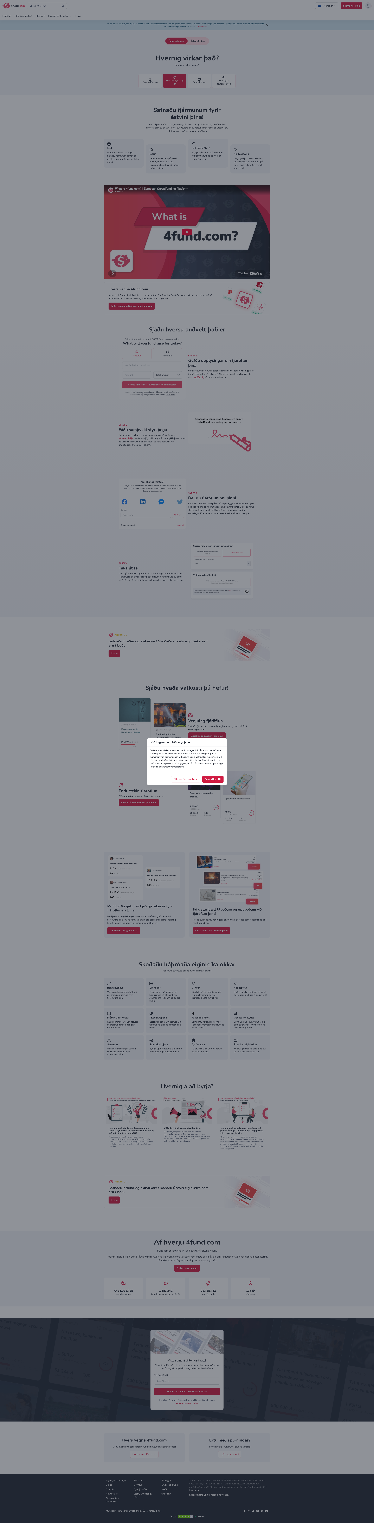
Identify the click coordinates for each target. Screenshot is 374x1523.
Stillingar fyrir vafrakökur (186, 779)
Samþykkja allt (213, 779)
